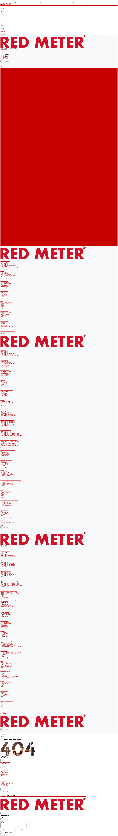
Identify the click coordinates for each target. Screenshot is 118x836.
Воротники (2, 101)
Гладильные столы (4, 96)
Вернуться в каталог (4, 763)
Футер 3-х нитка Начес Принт (7, 153)
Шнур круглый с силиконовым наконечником (10, 197)
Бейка (1, 110)
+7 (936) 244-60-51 (4, 712)
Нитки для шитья (4, 223)
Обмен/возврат (3, 778)
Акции (1, 239)
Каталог (2, 766)
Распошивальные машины (6, 92)
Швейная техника (4, 90)
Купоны (2, 121)
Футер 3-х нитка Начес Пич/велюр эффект (9, 76)
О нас (1, 241)
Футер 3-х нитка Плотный (6, 148)
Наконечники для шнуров (6, 224)
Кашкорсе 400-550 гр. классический (8, 161)
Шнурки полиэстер (4, 103)
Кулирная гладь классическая (7, 135)
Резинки (2, 102)
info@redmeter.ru (4, 57)
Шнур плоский (3, 203)
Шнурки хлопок (3, 104)
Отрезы (2, 113)
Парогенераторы (4, 95)
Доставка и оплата (4, 777)
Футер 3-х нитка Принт (5, 147)
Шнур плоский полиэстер (6, 194)
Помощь (2, 776)
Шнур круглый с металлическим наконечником (10, 198)
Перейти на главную (5, 762)
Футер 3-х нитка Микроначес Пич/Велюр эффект (11, 156)
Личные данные (4, 785)
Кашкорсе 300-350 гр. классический (8, 159)
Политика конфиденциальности (7, 127)
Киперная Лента (4, 100)
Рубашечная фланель (5, 175)
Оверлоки (2, 93)
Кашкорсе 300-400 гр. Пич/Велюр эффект (9, 162)
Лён (1, 85)
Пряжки (2, 225)
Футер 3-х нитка (4, 73)
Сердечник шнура (4, 193)
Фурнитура (2, 97)
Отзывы (2, 126)
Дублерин (2, 215)
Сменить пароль (4, 787)
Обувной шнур (3, 219)
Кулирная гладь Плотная (5, 137)
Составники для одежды (5, 217)
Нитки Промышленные (5, 226)
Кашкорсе (2, 78)
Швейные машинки (4, 91)
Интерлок (2, 77)
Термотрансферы (4, 98)
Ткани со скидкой (4, 112)
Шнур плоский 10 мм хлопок (6, 205)
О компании (3, 781)
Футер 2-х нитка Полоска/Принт (7, 142)
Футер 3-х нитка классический (7, 145)
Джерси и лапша (4, 81)
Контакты (2, 245)
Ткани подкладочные (5, 88)
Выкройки (2, 119)
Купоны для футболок (5, 122)
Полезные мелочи (4, 107)
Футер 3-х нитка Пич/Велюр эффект (8, 74)
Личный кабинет (4, 784)
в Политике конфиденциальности (7, 3)
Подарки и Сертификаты (5, 213)
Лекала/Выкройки (4, 118)
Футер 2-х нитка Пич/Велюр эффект (8, 143)
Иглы (1, 106)
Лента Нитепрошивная (5, 108)
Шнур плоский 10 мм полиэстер (7, 195)
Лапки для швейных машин (6, 111)
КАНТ (1, 218)
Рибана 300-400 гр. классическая (8, 165)
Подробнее (8, 4)
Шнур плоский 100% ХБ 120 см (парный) (9, 222)
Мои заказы (3, 786)
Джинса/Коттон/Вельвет (5, 83)
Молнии (2, 216)
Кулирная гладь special (5, 138)
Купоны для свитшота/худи (6, 123)
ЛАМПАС (2, 214)
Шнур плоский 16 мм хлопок (6, 204)
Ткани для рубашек (4, 87)
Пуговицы (2, 105)
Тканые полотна (4, 82)
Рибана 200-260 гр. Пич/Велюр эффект (9, 166)
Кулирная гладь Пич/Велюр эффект (8, 136)
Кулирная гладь (3, 71)
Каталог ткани (3, 132)
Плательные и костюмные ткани (7, 84)
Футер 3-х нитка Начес (5, 75)
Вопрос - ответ (3, 780)
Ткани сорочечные (4, 86)
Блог (1, 244)
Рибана (2, 80)
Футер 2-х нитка (4, 72)
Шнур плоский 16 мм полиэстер (7, 196)
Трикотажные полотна (5, 70)
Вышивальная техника (5, 94)
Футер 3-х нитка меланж (5, 146)
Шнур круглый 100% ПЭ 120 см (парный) (9, 221)
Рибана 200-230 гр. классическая (7, 164)
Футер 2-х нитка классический (7, 141)
